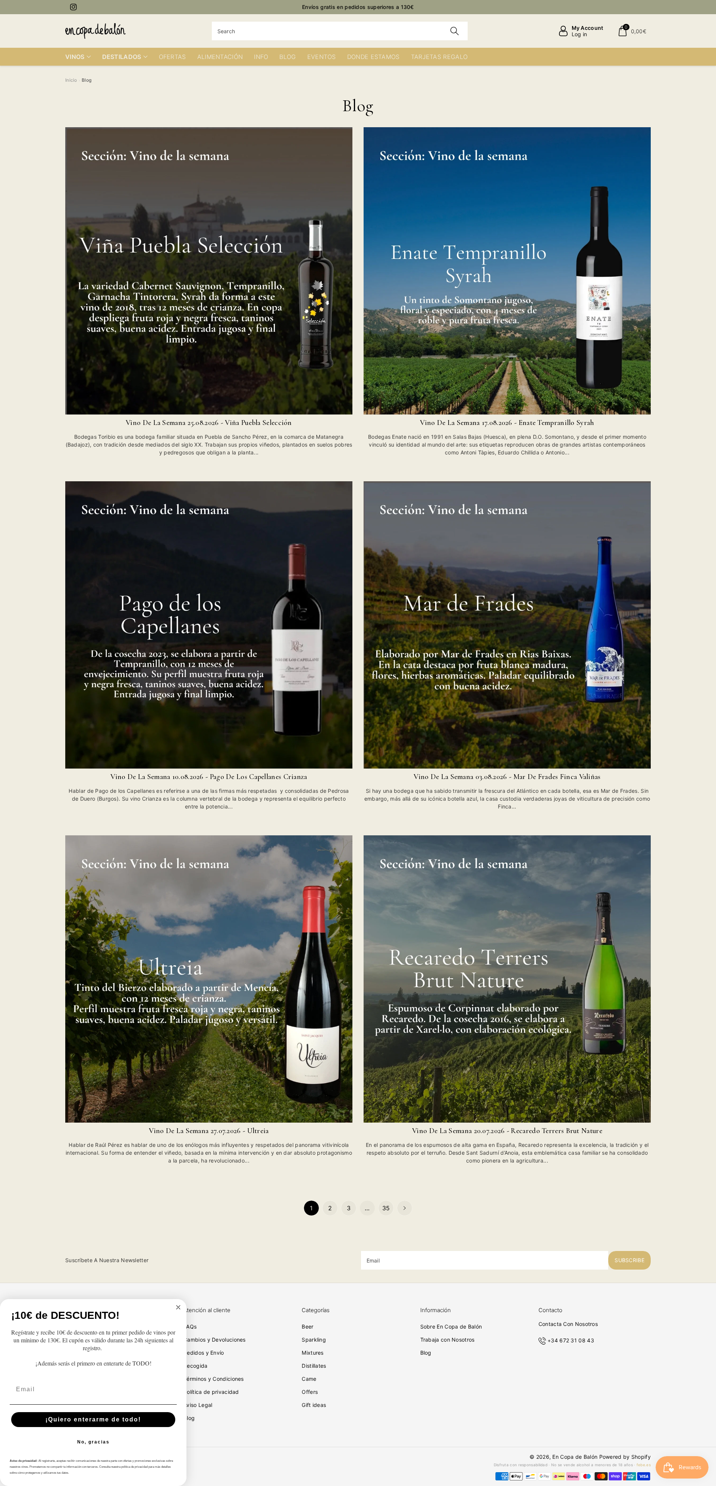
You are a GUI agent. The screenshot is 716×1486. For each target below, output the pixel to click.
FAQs (190, 1326)
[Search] (455, 31)
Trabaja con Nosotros (447, 1339)
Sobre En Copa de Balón (451, 1326)
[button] (632, 31)
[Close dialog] (178, 1307)
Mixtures (312, 1352)
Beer (307, 1326)
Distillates (314, 1366)
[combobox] (340, 31)
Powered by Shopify (625, 1457)
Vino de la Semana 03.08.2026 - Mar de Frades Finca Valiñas (507, 776)
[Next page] (404, 1208)
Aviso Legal (197, 1405)
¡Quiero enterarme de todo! (93, 1419)
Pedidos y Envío (203, 1352)
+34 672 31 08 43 (570, 1340)
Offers (310, 1392)
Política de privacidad (211, 1392)
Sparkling (314, 1339)
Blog (189, 1418)
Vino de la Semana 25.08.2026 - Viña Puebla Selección (209, 422)
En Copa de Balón (574, 1457)
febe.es (644, 1464)
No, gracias (93, 1442)
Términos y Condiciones (213, 1379)
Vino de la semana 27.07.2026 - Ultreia (208, 1130)
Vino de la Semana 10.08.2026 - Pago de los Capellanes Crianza (208, 776)
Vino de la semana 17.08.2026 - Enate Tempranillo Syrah (507, 422)
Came (309, 1379)
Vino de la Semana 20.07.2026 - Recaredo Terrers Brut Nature (507, 1130)
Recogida (195, 1366)
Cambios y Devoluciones (214, 1339)
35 (386, 1208)
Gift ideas (314, 1405)
